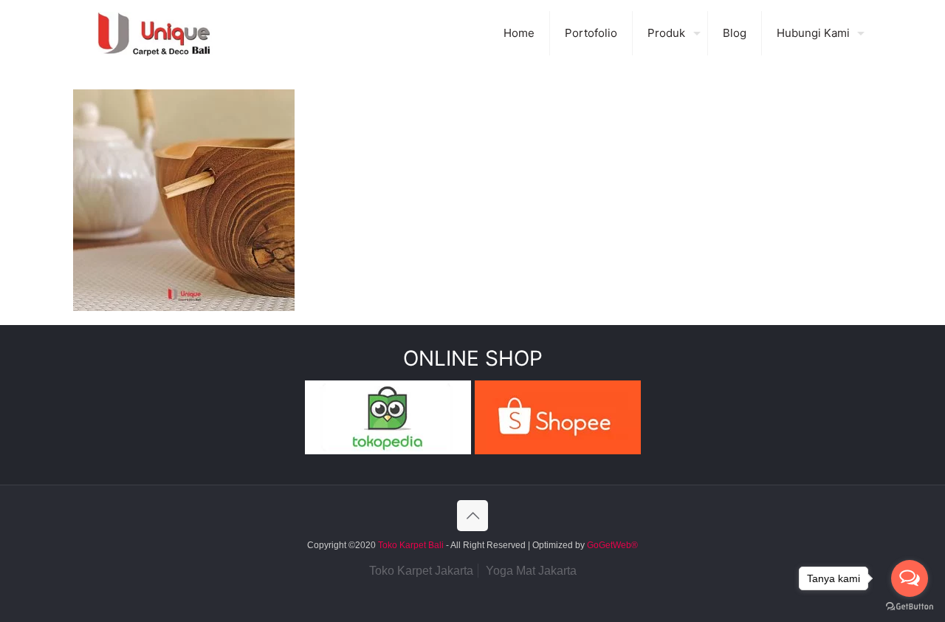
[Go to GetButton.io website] (909, 607)
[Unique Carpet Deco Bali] (169, 33)
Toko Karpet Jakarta (421, 570)
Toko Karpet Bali (411, 545)
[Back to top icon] (472, 515)
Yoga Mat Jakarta (531, 570)
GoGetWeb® (611, 545)
